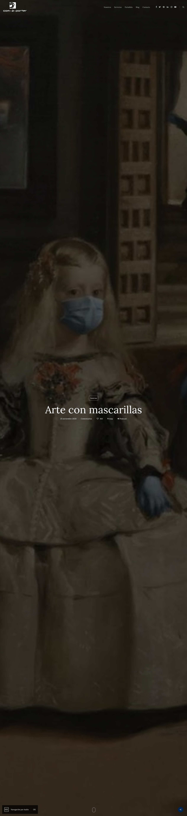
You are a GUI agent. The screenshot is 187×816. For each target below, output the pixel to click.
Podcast (123, 419)
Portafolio (129, 7)
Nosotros (107, 7)
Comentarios (86, 419)
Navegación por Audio (20, 809)
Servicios (118, 7)
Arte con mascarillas (93, 409)
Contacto (146, 7)
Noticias (93, 398)
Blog (137, 7)
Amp (111, 419)
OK (34, 809)
